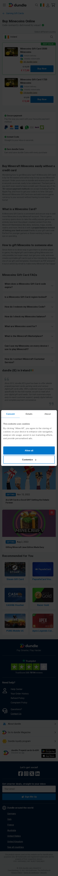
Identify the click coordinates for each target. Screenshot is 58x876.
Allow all (29, 450)
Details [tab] (29, 414)
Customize (27, 459)
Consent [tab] (10, 414)
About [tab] (47, 414)
